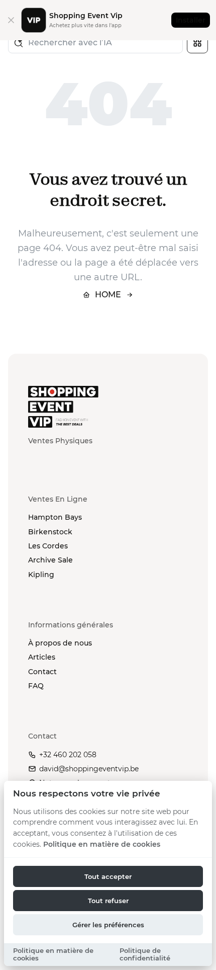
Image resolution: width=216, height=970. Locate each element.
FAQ (36, 685)
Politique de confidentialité (145, 954)
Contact (42, 671)
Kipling (41, 574)
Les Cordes (48, 545)
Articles (41, 657)
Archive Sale (50, 559)
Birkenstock (50, 531)
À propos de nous (60, 643)
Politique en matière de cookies (101, 844)
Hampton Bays (55, 517)
